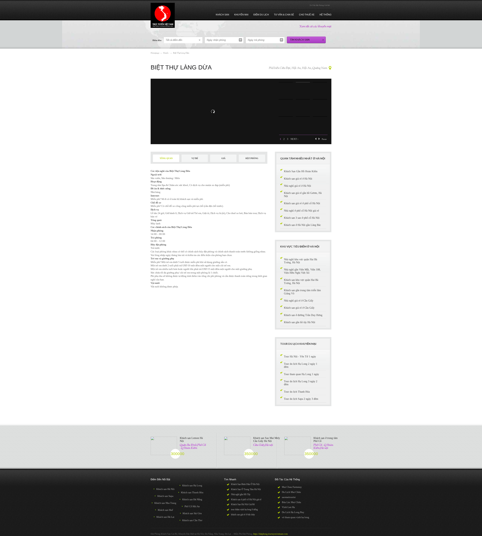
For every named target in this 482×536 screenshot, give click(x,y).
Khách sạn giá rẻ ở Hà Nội (298, 178)
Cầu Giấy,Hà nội (263, 445)
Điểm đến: (157, 40)
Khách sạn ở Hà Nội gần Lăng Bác (302, 225)
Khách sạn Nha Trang (164, 503)
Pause (324, 139)
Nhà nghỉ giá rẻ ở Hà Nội (297, 185)
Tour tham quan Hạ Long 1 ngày (301, 374)
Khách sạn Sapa (164, 496)
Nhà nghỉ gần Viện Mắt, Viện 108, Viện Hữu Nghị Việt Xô (302, 271)
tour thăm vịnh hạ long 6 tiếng (244, 509)
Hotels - (166, 53)
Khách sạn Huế (164, 510)
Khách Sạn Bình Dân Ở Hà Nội (245, 484)
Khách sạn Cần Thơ (190, 520)
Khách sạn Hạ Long (190, 485)
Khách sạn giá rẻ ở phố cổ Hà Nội (302, 203)
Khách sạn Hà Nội (164, 489)
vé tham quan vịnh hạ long (295, 517)
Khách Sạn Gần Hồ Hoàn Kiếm (300, 171)
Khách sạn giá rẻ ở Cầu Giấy (299, 307)
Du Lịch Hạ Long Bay (293, 512)
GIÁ (223, 158)
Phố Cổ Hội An (191, 506)
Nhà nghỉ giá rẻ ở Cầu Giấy (298, 300)
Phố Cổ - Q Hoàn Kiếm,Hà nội (323, 446)
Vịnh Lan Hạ (288, 507)
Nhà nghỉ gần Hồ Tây (240, 494)
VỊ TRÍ (194, 158)
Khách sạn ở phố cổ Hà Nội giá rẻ (246, 499)
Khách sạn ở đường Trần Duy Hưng (303, 315)
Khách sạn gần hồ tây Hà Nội (299, 322)
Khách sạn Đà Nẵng (190, 499)
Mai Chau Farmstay (292, 487)
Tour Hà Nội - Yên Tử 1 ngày (300, 356)
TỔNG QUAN (166, 158)
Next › (294, 139)
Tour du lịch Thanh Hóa (297, 391)
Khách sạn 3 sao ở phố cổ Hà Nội (302, 217)
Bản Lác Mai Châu (291, 502)
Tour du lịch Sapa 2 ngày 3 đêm (301, 398)
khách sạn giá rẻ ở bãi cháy (243, 514)
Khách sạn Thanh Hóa (190, 492)
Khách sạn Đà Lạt (164, 516)
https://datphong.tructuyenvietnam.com (270, 534)
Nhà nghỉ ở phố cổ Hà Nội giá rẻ (301, 210)
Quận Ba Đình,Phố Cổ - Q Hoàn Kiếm (193, 446)
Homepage (155, 53)
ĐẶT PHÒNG (252, 158)
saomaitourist (289, 497)
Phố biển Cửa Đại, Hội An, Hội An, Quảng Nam (298, 68)
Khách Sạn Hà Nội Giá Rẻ (243, 504)
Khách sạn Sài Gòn (191, 513)
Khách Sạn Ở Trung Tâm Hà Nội (246, 489)
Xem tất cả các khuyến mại (315, 26)
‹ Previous (316, 139)
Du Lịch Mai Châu (291, 492)
